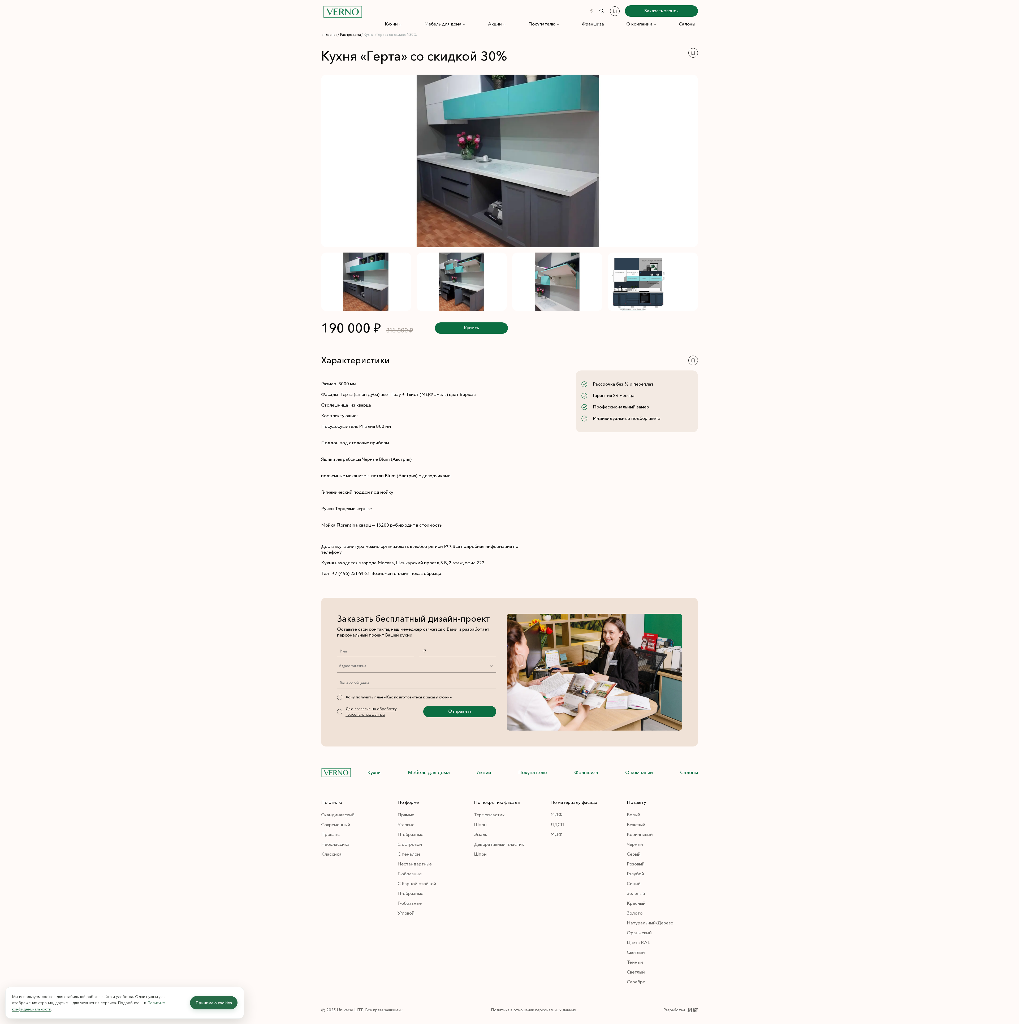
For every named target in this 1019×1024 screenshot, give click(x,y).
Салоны (687, 24)
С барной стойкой (417, 883)
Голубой (635, 874)
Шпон (480, 824)
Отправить (460, 711)
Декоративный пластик (499, 844)
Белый (633, 815)
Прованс (330, 834)
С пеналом (409, 854)
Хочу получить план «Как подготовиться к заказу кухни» (399, 697)
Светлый (636, 952)
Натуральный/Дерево (650, 923)
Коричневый (640, 834)
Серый (634, 854)
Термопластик (489, 815)
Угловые (406, 824)
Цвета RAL (638, 942)
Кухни (391, 24)
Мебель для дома (442, 24)
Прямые (406, 815)
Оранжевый (639, 932)
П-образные (410, 834)
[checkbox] (339, 697)
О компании (639, 24)
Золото (634, 913)
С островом (410, 844)
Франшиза (593, 24)
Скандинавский (338, 815)
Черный (635, 844)
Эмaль (480, 834)
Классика (331, 854)
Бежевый (636, 824)
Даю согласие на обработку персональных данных (371, 711)
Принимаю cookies (214, 1002)
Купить (471, 328)
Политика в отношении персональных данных (533, 1010)
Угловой (406, 913)
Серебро (636, 982)
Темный (635, 962)
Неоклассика (335, 844)
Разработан (674, 1010)
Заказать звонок (661, 10)
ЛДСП (557, 824)
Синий (634, 883)
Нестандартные (415, 864)
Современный (335, 824)
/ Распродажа (349, 34)
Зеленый (636, 893)
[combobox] (338, 666)
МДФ (556, 815)
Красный (636, 903)
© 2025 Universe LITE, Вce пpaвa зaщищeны (362, 1010)
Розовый (636, 864)
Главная (331, 34)
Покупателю (541, 24)
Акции (495, 24)
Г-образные (410, 874)
